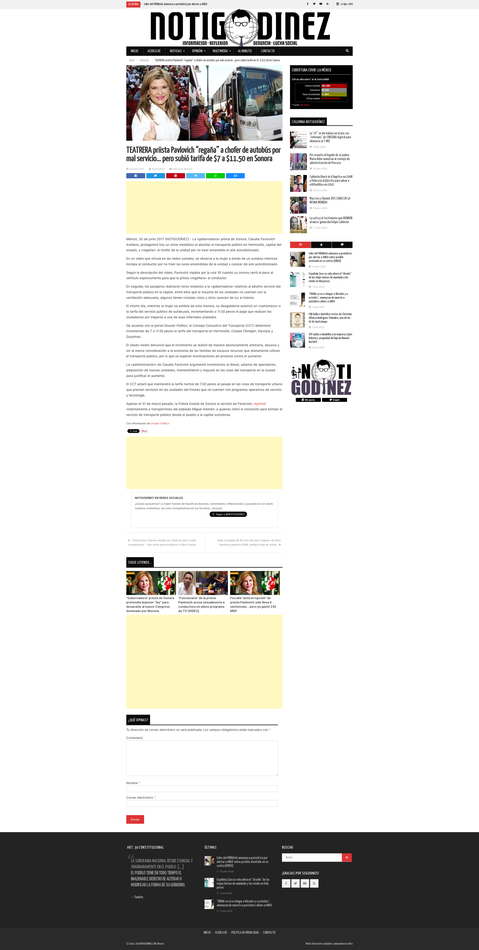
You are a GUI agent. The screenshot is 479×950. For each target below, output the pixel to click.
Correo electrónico (140, 797)
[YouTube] (321, 4)
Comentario (134, 738)
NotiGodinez (158, 168)
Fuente (139, 897)
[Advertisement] (204, 207)
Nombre (133, 783)
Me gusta (309, 400)
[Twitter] (314, 4)
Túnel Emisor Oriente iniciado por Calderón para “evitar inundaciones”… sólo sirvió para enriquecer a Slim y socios (162, 542)
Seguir (336, 400)
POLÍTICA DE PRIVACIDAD (245, 933)
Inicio (134, 51)
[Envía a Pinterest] (175, 175)
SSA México (305, 105)
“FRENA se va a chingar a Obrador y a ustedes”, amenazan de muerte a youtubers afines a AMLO (328, 298)
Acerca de (154, 51)
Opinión (197, 51)
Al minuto (245, 51)
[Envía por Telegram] (195, 175)
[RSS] (327, 4)
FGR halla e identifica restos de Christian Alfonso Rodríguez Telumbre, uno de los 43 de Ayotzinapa (330, 318)
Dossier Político (160, 423)
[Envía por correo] (235, 175)
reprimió (260, 404)
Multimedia (220, 51)
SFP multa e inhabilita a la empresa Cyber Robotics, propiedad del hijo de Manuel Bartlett (330, 338)
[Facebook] (307, 4)
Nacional (178, 168)
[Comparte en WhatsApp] (215, 175)
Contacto (268, 51)
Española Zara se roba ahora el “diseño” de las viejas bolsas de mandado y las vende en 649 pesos (330, 277)
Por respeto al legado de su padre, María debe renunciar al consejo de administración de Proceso (330, 159)
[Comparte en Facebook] (135, 175)
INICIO (207, 933)
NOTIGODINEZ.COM (148, 944)
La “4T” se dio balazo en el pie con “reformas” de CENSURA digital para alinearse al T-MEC (330, 137)
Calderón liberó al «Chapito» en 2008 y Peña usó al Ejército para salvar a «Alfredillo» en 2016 (331, 180)
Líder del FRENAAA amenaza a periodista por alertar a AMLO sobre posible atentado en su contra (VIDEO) (330, 257)
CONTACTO (269, 933)
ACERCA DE (221, 933)
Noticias (176, 51)
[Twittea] (155, 175)
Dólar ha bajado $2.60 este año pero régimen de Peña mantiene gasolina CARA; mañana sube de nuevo (249, 542)
